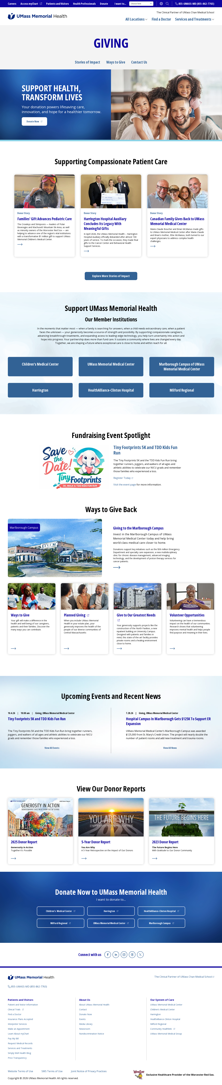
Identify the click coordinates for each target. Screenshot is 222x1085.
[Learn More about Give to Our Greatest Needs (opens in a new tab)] (137, 648)
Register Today (123, 478)
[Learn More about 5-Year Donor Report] (107, 858)
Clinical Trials (16, 1009)
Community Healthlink (161, 1028)
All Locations (135, 19)
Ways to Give (115, 62)
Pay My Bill (13, 1038)
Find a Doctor (161, 19)
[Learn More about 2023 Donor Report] (172, 858)
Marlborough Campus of (181, 366)
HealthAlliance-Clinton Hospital (165, 1019)
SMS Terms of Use (52, 1071)
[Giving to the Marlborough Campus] (147, 567)
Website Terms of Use (20, 1071)
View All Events (52, 748)
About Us (84, 1000)
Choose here (136, 3)
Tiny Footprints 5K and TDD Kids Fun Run (145, 450)
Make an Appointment (19, 1028)
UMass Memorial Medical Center (166, 1004)
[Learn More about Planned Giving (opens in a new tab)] (84, 648)
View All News (170, 748)
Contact (83, 1009)
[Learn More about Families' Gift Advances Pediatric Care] (44, 244)
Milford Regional (158, 1024)
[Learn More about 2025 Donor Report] (24, 858)
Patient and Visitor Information (23, 1004)
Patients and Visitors (57, 3)
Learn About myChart (18, 1033)
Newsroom (84, 1028)
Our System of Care (162, 1000)
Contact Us (139, 62)
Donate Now (37, 122)
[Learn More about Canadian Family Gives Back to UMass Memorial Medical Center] (177, 246)
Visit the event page (124, 484)
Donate (104, 3)
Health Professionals (84, 3)
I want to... (120, 3)
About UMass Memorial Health (94, 1004)
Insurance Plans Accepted (20, 1019)
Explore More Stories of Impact (111, 276)
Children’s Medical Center (162, 1009)
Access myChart (31, 4)
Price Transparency (17, 1057)
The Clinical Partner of (184, 976)
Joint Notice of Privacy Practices (89, 1071)
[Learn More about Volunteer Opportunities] (190, 648)
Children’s (40, 364)
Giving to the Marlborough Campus (138, 528)
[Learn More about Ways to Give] (31, 648)
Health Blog (19, 1053)
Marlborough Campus (165, 924)
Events (82, 1019)
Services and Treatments (193, 19)
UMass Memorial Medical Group (166, 1033)
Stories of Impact (87, 62)
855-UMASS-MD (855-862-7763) (196, 3)
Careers (12, 3)
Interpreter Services (17, 1024)
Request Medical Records (20, 1043)
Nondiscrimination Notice (91, 1033)
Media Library (85, 1024)
